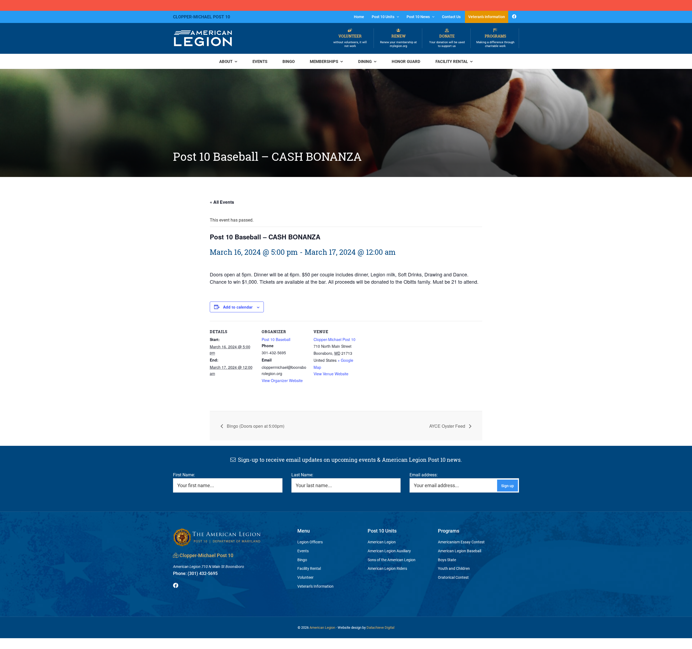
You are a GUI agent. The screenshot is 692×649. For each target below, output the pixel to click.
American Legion (382, 541)
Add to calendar (237, 307)
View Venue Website (331, 373)
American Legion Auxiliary (389, 550)
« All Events (222, 202)
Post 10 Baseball (276, 339)
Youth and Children (454, 568)
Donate (447, 41)
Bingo (302, 559)
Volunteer (350, 41)
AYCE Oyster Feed (447, 426)
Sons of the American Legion (391, 559)
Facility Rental (309, 568)
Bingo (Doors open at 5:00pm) (255, 426)
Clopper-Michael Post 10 (334, 339)
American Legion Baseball (459, 550)
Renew (398, 41)
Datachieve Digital (380, 627)
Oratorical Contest (453, 577)
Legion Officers (310, 541)
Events (303, 550)
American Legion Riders (387, 568)
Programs (495, 41)
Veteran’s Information (315, 586)
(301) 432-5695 (195, 573)
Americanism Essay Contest (461, 541)
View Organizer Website (282, 380)
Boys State (447, 559)
